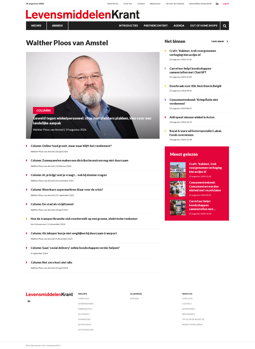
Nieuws (36, 25)
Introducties (128, 25)
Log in (226, 3)
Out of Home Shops (203, 25)
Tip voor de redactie (175, 3)
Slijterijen (83, 314)
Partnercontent (156, 25)
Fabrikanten (85, 309)
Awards (57, 25)
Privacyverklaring (192, 324)
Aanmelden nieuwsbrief (200, 3)
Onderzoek (84, 319)
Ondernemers (85, 303)
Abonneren (155, 3)
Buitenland (84, 324)
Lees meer (218, 41)
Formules (83, 298)
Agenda (179, 25)
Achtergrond (86, 329)
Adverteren (112, 3)
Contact (141, 3)
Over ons (128, 3)
